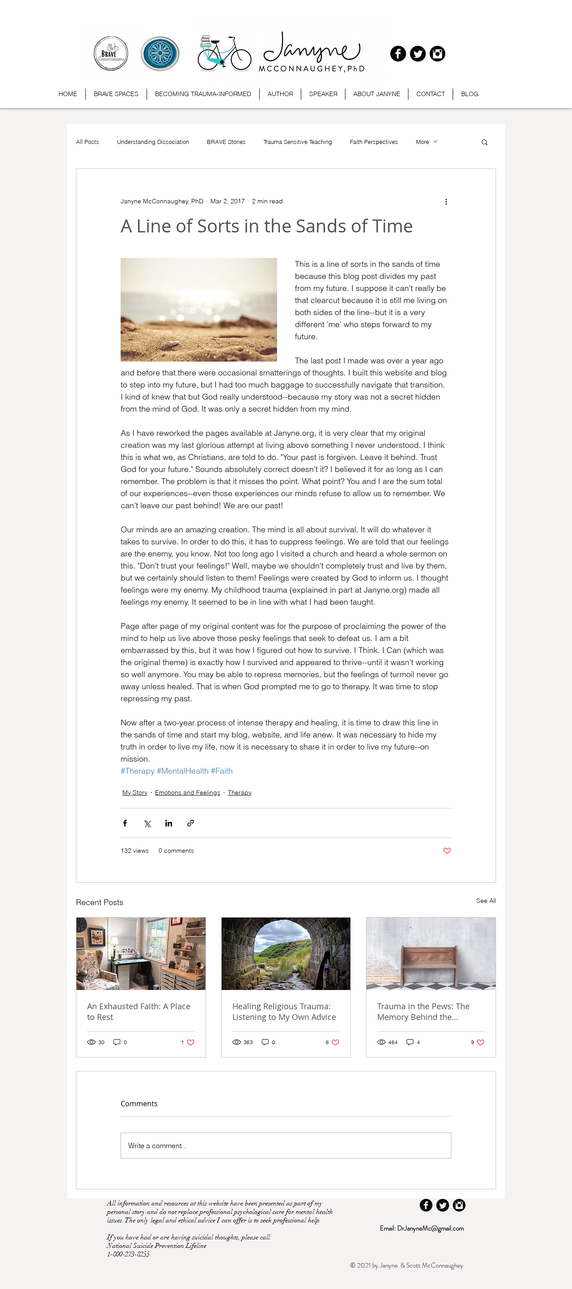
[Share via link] (190, 823)
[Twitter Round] (418, 54)
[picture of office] (141, 954)
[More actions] (446, 201)
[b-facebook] (398, 54)
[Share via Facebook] (125, 823)
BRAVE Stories (226, 141)
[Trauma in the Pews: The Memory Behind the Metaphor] (431, 954)
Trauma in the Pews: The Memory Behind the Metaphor (423, 1011)
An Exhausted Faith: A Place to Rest (138, 1011)
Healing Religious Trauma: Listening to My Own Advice (284, 1011)
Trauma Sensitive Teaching (298, 141)
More (422, 141)
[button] (484, 141)
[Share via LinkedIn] (168, 823)
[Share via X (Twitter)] (147, 823)
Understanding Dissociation (153, 141)
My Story (134, 792)
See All (486, 901)
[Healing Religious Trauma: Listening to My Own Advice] (286, 954)
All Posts (87, 141)
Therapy (240, 792)
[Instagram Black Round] (437, 54)
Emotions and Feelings (187, 792)
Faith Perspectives (374, 141)
